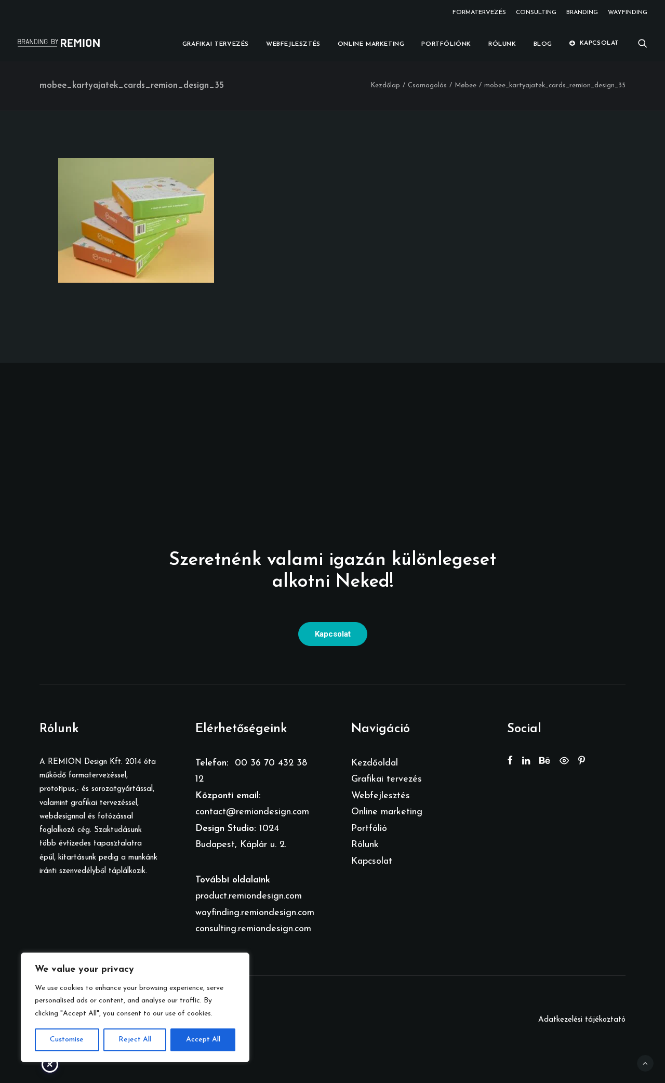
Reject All (134, 1040)
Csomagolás (427, 85)
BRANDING (582, 12)
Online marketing (371, 44)
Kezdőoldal (374, 763)
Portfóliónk (446, 44)
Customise (67, 1040)
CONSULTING (536, 12)
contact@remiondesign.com (252, 812)
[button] (642, 43)
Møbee (465, 85)
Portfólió (369, 829)
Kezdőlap (385, 85)
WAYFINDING (627, 12)
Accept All (203, 1040)
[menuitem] (481, 12)
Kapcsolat (599, 43)
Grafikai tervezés (215, 44)
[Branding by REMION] (59, 43)
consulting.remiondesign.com (253, 929)
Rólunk (502, 44)
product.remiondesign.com (248, 896)
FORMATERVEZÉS (479, 12)
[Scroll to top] (645, 1063)
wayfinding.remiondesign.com (254, 913)
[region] (135, 1008)
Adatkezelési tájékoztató (582, 1020)
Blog (543, 44)
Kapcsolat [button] (333, 634)
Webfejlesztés (293, 44)
